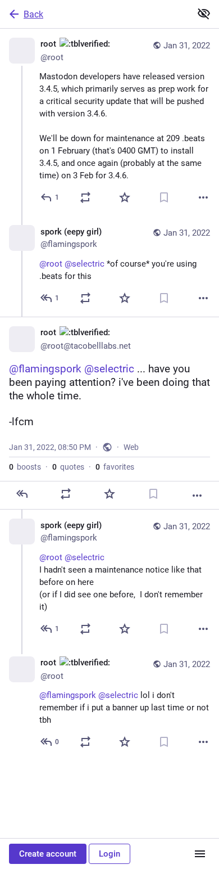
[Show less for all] (204, 13)
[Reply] (22, 494)
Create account (47, 854)
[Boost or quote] (85, 197)
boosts (25, 466)
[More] (203, 197)
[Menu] (200, 854)
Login (109, 854)
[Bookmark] (164, 197)
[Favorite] (124, 197)
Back (33, 14)
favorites (114, 466)
